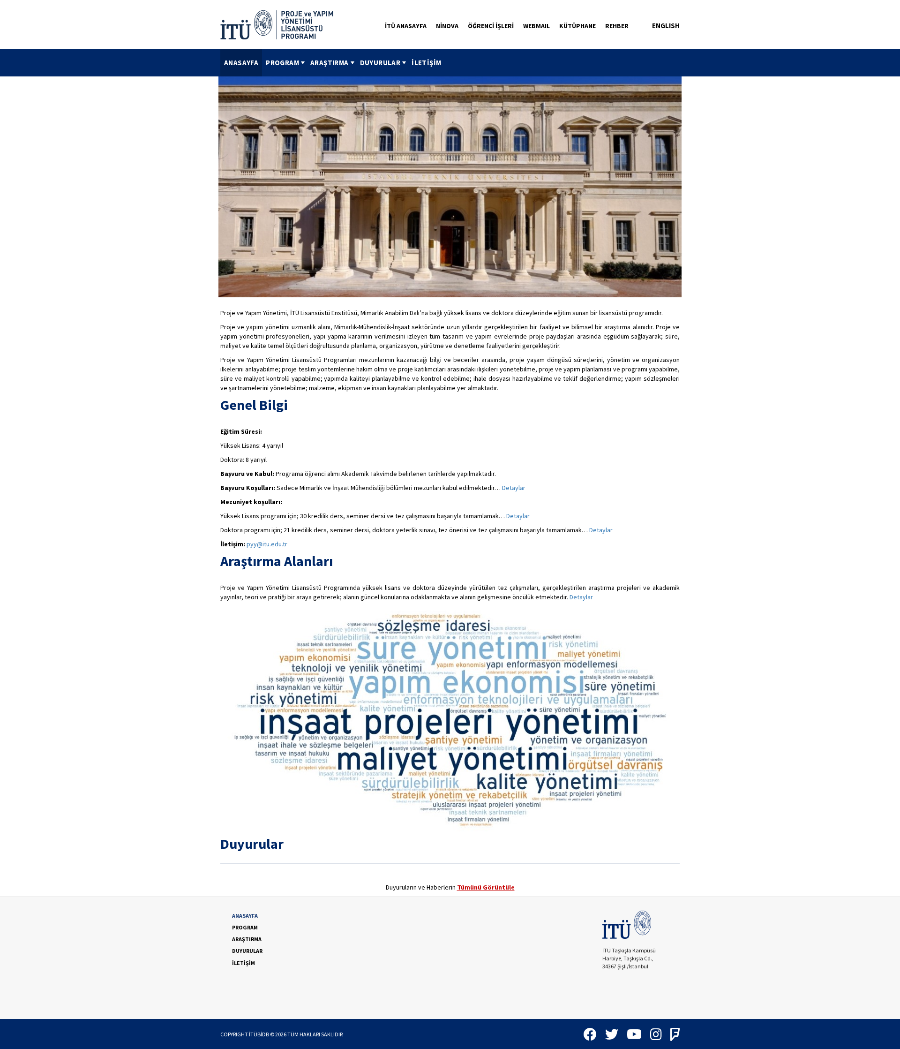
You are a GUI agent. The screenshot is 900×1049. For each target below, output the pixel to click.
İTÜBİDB (259, 1034)
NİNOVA (447, 26)
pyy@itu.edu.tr (267, 544)
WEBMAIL (536, 26)
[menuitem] (241, 62)
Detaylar (513, 487)
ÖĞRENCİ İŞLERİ (491, 26)
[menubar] (332, 62)
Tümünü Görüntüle (486, 887)
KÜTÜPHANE (577, 26)
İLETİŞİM (426, 62)
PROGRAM (282, 62)
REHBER (617, 26)
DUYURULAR (380, 62)
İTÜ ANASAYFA (406, 26)
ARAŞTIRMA (329, 62)
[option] (450, 186)
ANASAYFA (241, 62)
